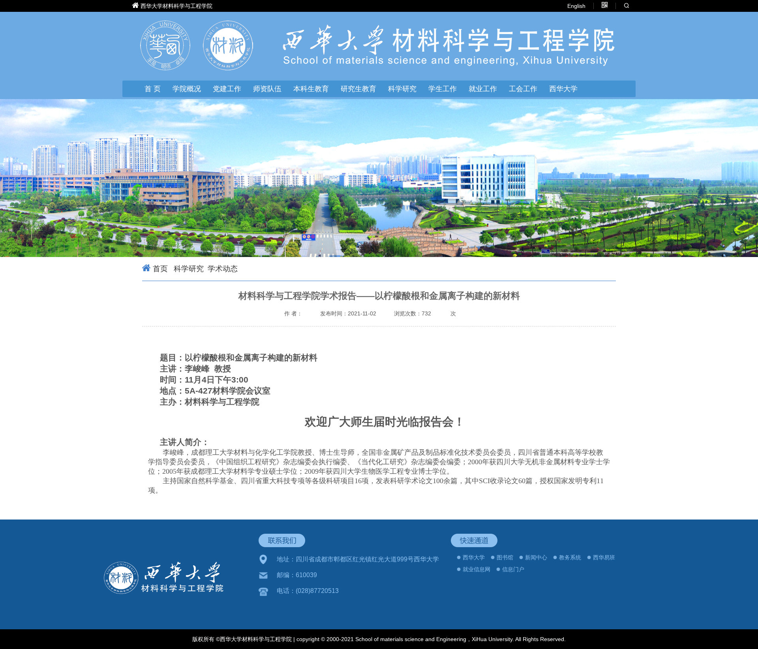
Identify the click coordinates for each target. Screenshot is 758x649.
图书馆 (505, 557)
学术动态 (223, 268)
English (576, 6)
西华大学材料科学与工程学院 (176, 6)
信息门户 (513, 569)
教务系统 (570, 557)
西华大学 (563, 89)
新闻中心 (536, 557)
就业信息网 (476, 569)
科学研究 (188, 268)
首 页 (152, 89)
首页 (160, 268)
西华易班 (604, 557)
